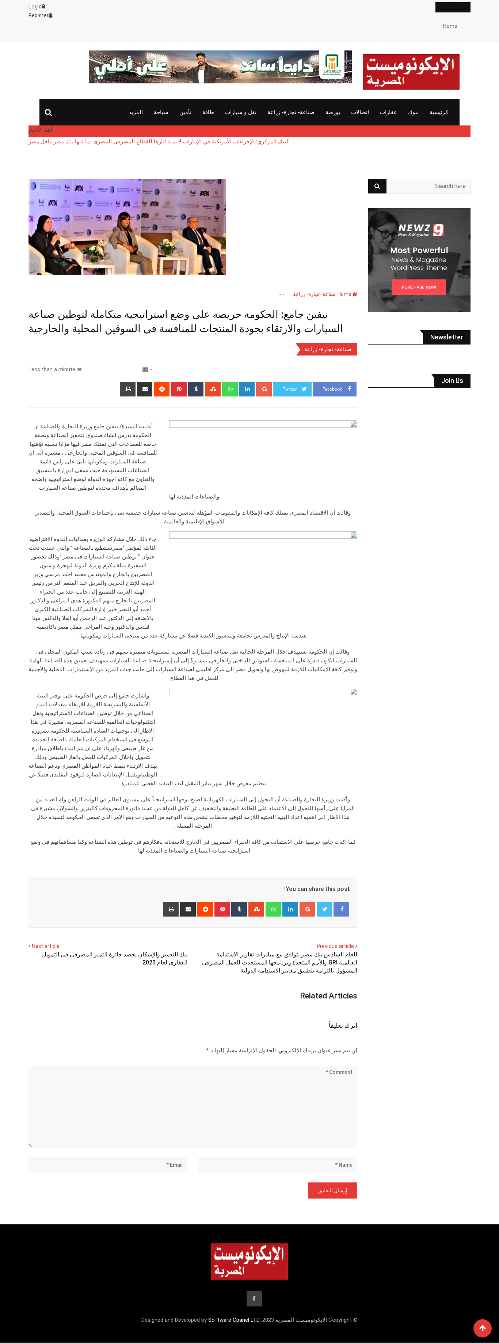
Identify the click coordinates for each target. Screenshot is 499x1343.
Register (38, 15)
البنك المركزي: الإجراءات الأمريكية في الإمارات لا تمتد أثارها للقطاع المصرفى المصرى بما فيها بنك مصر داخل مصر (159, 141)
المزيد (136, 112)
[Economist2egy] (145, 369)
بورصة (332, 112)
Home (450, 26)
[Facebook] (341, 909)
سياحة (161, 112)
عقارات (388, 112)
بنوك (413, 112)
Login (35, 6)
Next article (46, 946)
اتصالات (360, 112)
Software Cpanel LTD (234, 1320)
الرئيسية (439, 112)
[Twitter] (324, 909)
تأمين (185, 112)
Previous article (335, 946)
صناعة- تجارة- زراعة (291, 112)
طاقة (208, 112)
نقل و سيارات (240, 112)
